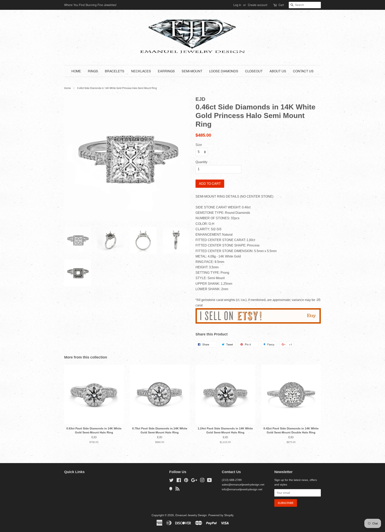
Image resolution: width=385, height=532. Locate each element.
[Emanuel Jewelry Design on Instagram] (202, 481)
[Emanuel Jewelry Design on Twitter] (171, 481)
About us (278, 71)
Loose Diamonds (223, 71)
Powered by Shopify (221, 515)
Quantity (201, 162)
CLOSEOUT (254, 71)
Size (199, 144)
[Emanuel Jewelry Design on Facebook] (178, 481)
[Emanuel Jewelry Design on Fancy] (170, 489)
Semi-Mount (192, 71)
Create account (257, 5)
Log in (237, 5)
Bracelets (114, 71)
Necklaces (141, 71)
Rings (93, 71)
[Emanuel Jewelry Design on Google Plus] (194, 481)
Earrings (166, 71)
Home (76, 71)
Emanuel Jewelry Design (191, 515)
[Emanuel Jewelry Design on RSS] (177, 489)
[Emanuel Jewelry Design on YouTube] (209, 481)
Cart (281, 5)
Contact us (303, 71)
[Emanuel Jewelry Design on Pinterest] (186, 481)
